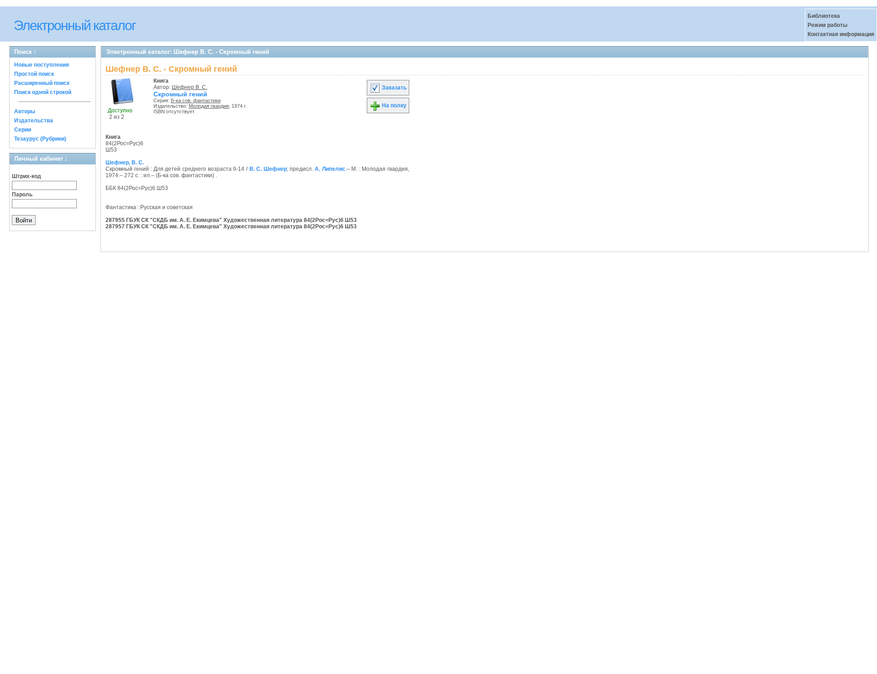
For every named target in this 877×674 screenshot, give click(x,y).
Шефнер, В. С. (125, 162)
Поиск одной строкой (42, 92)
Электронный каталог (75, 25)
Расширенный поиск (41, 83)
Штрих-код (26, 176)
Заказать (393, 87)
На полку (393, 105)
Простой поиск (34, 74)
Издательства (33, 120)
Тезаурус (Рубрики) (40, 139)
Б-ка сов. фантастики (196, 100)
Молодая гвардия (209, 106)
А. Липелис (330, 169)
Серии (22, 129)
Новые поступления (41, 65)
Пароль (22, 194)
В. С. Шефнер (268, 169)
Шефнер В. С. (189, 87)
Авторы (24, 111)
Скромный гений (180, 94)
